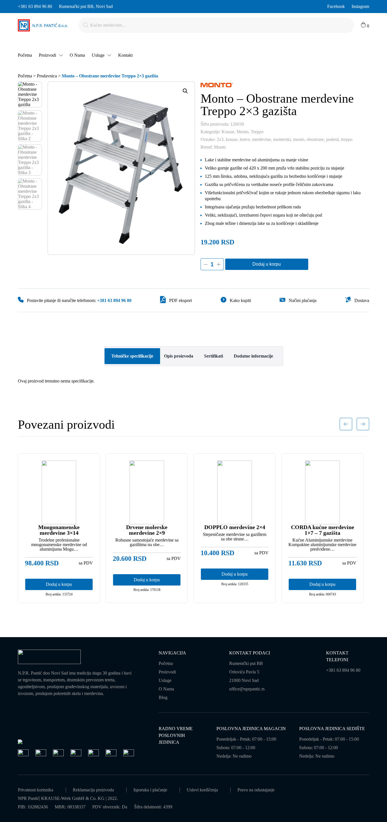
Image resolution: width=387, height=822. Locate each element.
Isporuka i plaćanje (150, 789)
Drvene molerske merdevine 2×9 (146, 530)
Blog (163, 697)
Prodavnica (47, 75)
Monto (242, 131)
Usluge (98, 55)
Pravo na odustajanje (256, 789)
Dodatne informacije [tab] (253, 356)
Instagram (360, 6)
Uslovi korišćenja (202, 789)
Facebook (336, 6)
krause (231, 139)
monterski (282, 139)
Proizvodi (47, 55)
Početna (25, 55)
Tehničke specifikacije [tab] (132, 356)
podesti (332, 139)
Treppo (257, 131)
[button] (185, 91)
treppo (346, 139)
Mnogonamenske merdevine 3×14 (59, 530)
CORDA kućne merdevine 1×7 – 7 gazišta (322, 530)
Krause (228, 131)
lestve (245, 139)
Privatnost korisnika (35, 789)
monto (298, 139)
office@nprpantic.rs (247, 688)
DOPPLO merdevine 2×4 (234, 527)
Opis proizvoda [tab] (178, 356)
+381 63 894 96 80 (35, 6)
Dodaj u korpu (266, 264)
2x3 (220, 139)
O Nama (77, 55)
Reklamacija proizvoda (93, 789)
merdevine (261, 139)
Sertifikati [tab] (213, 356)
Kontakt (125, 55)
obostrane (315, 139)
